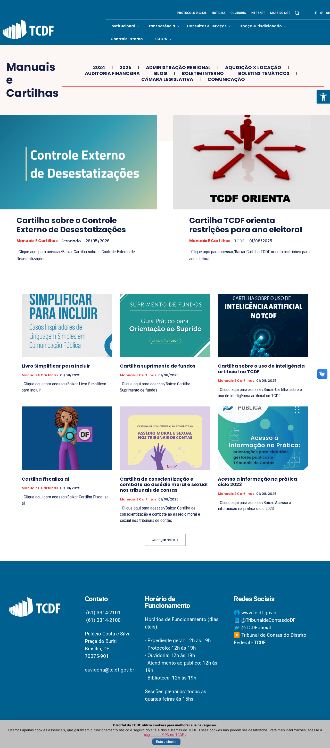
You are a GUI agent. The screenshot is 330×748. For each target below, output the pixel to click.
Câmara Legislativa (167, 79)
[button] (323, 97)
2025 (125, 67)
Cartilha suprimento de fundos (157, 366)
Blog (160, 73)
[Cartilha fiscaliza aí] (67, 438)
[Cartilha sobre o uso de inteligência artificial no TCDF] (263, 325)
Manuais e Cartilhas (37, 241)
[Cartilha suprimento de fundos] (165, 325)
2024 (99, 67)
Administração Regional (178, 67)
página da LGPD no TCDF (164, 735)
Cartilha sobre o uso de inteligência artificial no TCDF (261, 369)
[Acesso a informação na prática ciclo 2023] (263, 438)
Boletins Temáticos (264, 73)
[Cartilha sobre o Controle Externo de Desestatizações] (78, 162)
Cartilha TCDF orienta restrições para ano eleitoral (245, 225)
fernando (71, 241)
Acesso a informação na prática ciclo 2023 (257, 482)
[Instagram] (322, 13)
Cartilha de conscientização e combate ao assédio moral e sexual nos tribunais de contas (164, 484)
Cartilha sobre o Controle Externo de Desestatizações (71, 225)
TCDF (239, 241)
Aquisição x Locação (253, 67)
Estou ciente (166, 742)
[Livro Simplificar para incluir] (67, 325)
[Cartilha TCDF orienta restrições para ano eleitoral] (251, 162)
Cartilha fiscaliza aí (45, 479)
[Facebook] (315, 13)
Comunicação (226, 79)
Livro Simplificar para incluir (56, 366)
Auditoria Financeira (112, 73)
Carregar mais (163, 540)
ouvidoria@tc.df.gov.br (109, 670)
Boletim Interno (203, 73)
